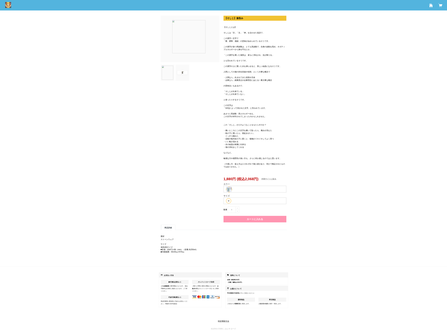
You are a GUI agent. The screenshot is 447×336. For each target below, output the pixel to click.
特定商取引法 (223, 321)
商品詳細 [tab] (168, 228)
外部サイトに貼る (268, 179)
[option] (229, 189)
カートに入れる (255, 219)
